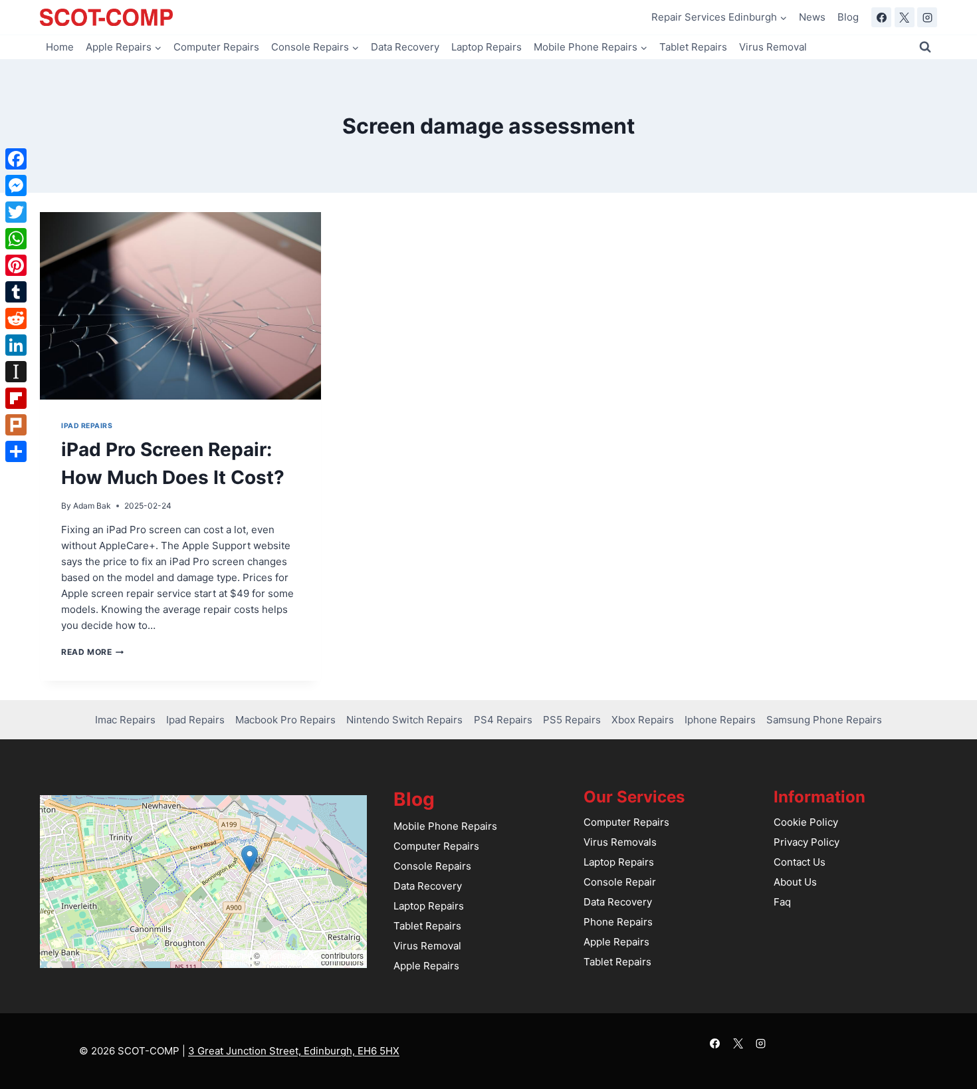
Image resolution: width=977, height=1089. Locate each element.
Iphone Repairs (720, 719)
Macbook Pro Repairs (285, 719)
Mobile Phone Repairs (445, 826)
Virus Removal (773, 47)
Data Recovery (405, 47)
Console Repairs (432, 866)
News (812, 17)
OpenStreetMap (290, 955)
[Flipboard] (16, 398)
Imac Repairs (125, 719)
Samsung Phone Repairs (824, 719)
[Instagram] (927, 17)
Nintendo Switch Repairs (404, 719)
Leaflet (237, 955)
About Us (795, 882)
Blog (848, 17)
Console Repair (620, 882)
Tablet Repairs (693, 47)
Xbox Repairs (642, 719)
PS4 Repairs (503, 719)
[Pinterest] (16, 265)
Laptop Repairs (486, 47)
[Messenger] (16, 185)
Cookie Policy (806, 822)
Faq (782, 902)
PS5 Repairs (572, 719)
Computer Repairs (216, 47)
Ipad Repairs (86, 426)
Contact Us (799, 862)
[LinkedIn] (16, 345)
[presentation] (180, 306)
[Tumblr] (16, 292)
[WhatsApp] (16, 238)
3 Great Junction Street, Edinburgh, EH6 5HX (293, 1050)
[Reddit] (16, 318)
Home (60, 47)
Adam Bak (92, 506)
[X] (905, 17)
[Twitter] (16, 212)
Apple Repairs (426, 965)
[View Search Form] (925, 47)
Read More (92, 652)
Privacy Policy (806, 842)
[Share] (16, 451)
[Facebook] (881, 17)
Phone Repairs (618, 921)
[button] (249, 858)
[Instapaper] (16, 371)
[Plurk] (16, 425)
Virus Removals (620, 842)
